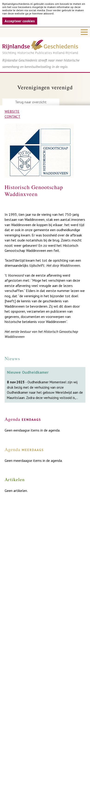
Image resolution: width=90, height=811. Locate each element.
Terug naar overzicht (31, 102)
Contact (12, 116)
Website (12, 111)
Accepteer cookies (20, 21)
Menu (45, 32)
